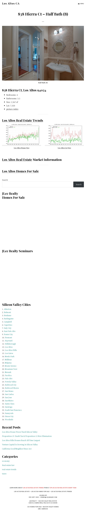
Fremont (8, 337)
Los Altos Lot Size (64, 148)
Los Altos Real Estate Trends (22, 120)
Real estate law (8, 465)
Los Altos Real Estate (17, 159)
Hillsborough (10, 344)
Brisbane (7, 315)
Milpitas (8, 363)
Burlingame (9, 318)
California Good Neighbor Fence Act (16, 449)
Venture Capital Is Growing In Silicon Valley (20, 444)
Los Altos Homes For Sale (20, 171)
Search (5, 180)
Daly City (7, 328)
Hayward (8, 340)
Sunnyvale (9, 413)
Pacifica (8, 375)
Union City (9, 416)
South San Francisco (13, 410)
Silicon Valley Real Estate (47, 501)
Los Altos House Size (21, 148)
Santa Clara (9, 404)
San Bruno (9, 391)
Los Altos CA (11, 3)
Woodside (9, 419)
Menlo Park (9, 356)
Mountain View (11, 369)
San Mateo (9, 400)
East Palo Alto (9, 331)
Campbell (8, 322)
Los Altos (8, 347)
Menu (82, 4)
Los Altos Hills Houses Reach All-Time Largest (21, 440)
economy (6, 461)
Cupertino (8, 325)
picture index (12, 109)
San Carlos (9, 394)
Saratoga (8, 407)
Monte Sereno (10, 366)
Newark (8, 372)
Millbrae (8, 359)
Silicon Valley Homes (51, 507)
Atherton (7, 309)
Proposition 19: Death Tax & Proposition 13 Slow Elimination (27, 436)
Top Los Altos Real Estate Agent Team (62, 488)
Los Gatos (9, 353)
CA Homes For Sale (34, 507)
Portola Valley (10, 381)
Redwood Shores (12, 388)
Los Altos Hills (11, 350)
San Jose (8, 397)
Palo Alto (8, 378)
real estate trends (9, 469)
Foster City (8, 334)
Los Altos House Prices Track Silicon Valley (19, 432)
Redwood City (10, 385)
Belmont (7, 312)
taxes (4, 473)
